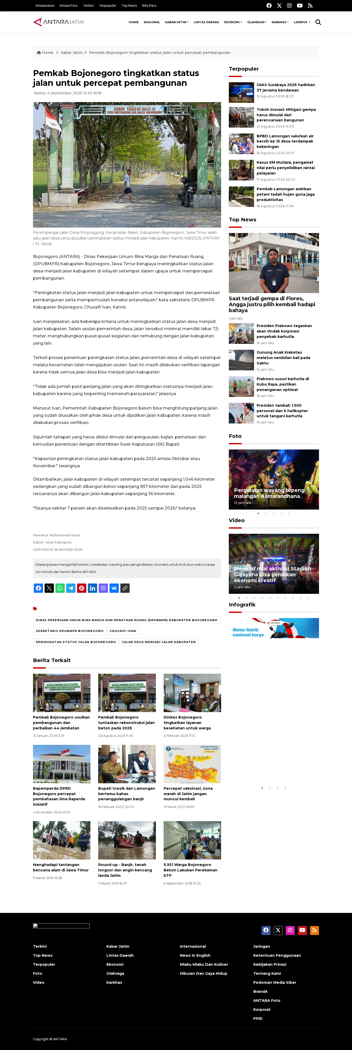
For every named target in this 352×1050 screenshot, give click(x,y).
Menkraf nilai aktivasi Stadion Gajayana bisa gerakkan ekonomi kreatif (272, 574)
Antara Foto (69, 5)
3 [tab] (273, 513)
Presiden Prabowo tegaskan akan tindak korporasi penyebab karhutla (284, 331)
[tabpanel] (274, 479)
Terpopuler (107, 5)
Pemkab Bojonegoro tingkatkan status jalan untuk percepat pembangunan (159, 52)
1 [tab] (258, 513)
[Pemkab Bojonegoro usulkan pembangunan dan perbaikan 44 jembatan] (61, 692)
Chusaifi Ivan (123, 631)
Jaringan (261, 946)
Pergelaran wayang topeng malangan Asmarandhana (269, 493)
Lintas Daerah (206, 22)
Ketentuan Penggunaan (277, 955)
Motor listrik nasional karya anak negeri (269, 767)
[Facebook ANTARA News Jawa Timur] (269, 5)
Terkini (88, 5)
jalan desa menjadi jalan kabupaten (159, 642)
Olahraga (255, 22)
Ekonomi (232, 22)
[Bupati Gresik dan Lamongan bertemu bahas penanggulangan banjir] (127, 763)
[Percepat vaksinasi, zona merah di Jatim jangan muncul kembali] (192, 763)
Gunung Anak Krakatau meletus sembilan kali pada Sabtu (283, 357)
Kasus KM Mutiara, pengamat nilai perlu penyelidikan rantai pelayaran (286, 168)
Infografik (242, 605)
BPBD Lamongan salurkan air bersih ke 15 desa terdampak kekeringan (285, 141)
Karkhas (279, 22)
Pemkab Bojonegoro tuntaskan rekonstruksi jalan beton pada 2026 (126, 722)
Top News (129, 5)
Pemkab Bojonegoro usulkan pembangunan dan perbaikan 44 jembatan (61, 722)
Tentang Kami (267, 973)
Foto (235, 436)
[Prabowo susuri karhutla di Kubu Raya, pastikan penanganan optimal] (241, 386)
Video (237, 520)
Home (134, 22)
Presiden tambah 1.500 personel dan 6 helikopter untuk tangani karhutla (282, 411)
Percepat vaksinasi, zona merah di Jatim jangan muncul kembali (188, 794)
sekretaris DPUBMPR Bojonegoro (70, 631)
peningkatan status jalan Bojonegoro (76, 642)
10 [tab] (308, 597)
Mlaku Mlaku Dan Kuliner (204, 964)
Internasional (193, 946)
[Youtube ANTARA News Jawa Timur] (300, 5)
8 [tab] (293, 597)
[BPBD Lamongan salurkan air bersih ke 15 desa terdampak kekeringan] (241, 143)
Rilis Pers (149, 5)
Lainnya (301, 22)
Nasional (152, 22)
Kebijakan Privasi (269, 964)
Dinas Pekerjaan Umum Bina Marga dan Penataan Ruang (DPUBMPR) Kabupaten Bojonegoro (126, 620)
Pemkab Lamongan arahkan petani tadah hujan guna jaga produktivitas (286, 194)
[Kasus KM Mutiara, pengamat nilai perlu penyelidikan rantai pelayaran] (241, 170)
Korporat (262, 1009)
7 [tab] (285, 597)
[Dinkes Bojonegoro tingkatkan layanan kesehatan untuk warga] (192, 692)
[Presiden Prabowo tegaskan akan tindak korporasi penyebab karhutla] (241, 333)
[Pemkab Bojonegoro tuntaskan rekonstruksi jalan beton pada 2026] (127, 692)
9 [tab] (301, 597)
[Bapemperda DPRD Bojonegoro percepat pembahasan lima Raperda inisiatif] (61, 763)
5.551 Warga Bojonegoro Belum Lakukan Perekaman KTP (190, 870)
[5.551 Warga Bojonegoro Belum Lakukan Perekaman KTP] (192, 840)
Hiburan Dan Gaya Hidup (203, 973)
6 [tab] (277, 597)
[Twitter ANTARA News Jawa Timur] (279, 5)
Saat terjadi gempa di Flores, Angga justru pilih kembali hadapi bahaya (272, 304)
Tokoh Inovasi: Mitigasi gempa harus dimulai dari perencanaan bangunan (286, 115)
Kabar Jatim (175, 22)
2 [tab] (266, 513)
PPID (258, 1018)
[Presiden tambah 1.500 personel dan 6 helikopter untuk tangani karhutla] (241, 412)
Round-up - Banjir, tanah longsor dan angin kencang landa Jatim (125, 870)
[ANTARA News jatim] (59, 22)
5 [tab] (289, 513)
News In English (195, 955)
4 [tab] (281, 513)
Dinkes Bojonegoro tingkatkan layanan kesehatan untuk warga (187, 722)
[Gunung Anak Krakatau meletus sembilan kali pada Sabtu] (241, 359)
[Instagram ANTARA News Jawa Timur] (289, 5)
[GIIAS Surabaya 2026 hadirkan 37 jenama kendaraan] (241, 92)
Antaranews (45, 5)
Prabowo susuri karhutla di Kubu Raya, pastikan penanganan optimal (283, 384)
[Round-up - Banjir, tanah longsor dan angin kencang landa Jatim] (127, 840)
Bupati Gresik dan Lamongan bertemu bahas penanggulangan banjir (126, 794)
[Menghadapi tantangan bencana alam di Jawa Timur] (61, 840)
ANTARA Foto (266, 1000)
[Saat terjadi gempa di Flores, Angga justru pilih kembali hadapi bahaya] (274, 262)
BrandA (260, 991)
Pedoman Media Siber (274, 982)
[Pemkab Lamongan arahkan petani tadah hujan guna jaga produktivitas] (241, 196)
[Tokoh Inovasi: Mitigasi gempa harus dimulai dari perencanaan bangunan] (241, 116)
